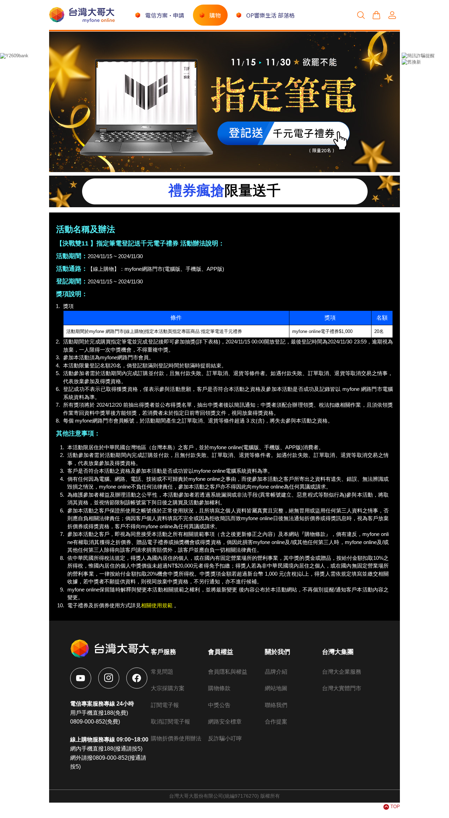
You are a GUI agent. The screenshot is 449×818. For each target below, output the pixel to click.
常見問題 (162, 672)
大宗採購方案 (168, 688)
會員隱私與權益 (227, 672)
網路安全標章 (225, 722)
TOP (395, 806)
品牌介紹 (276, 672)
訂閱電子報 (165, 705)
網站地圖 (276, 688)
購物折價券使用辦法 (176, 738)
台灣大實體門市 (341, 688)
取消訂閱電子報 (170, 722)
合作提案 (276, 722)
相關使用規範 (157, 605)
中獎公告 (219, 705)
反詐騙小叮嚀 (225, 738)
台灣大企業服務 (341, 672)
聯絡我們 (276, 705)
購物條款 (219, 688)
